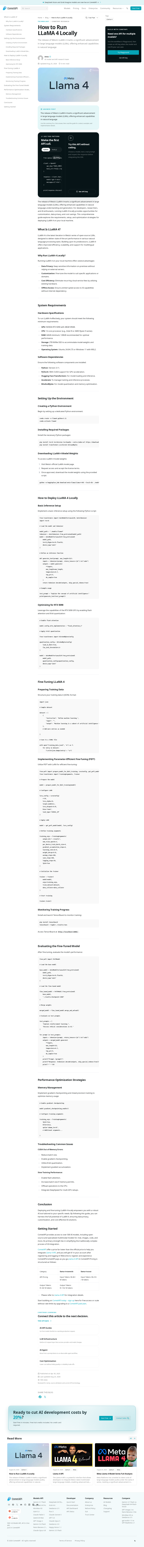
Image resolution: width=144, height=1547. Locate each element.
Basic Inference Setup (13, 60)
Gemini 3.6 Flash (39, 1524)
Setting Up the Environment (14, 38)
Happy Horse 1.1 (55, 1527)
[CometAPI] (10, 8)
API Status (70, 1511)
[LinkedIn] (29, 1504)
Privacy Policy (80, 1541)
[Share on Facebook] (40, 1397)
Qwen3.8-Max (38, 1518)
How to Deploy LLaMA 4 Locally (15, 55)
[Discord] (21, 1504)
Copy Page (91, 18)
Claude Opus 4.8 (39, 1530)
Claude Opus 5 (54, 1521)
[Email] (9, 1504)
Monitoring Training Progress (16, 81)
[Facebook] (13, 1504)
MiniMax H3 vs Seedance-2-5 (127, 1516)
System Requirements (12, 25)
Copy (57, 157)
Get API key (83, 191)
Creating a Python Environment (16, 43)
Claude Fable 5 (38, 1515)
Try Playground (123, 52)
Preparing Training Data (14, 73)
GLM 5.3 (36, 1511)
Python (45, 150)
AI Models (107, 1502)
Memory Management (13, 94)
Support (107, 1511)
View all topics (43, 1321)
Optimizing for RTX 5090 (14, 64)
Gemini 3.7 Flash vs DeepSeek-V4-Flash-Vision (129, 1504)
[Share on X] (45, 1397)
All (131, 1438)
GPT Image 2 (38, 1521)
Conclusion (8, 102)
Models (67, 8)
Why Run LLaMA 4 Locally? (15, 21)
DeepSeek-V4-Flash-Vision (56, 1502)
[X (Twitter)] (17, 1504)
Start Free (136, 8)
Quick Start (71, 1502)
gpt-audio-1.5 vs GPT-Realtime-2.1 (128, 1521)
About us (88, 1502)
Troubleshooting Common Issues (17, 98)
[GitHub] (25, 1504)
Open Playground (81, 185)
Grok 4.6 (52, 1505)
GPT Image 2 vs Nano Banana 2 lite (129, 1511)
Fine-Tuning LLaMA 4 (12, 68)
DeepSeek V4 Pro (39, 1505)
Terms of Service (65, 1541)
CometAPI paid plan (78, 1303)
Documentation (72, 1505)
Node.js (54, 150)
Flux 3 (51, 1511)
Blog (46, 18)
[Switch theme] (135, 1540)
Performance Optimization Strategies (18, 90)
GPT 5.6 (52, 1518)
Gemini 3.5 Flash (55, 1530)
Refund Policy (90, 1508)
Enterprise (93, 8)
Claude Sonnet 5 (55, 1515)
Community (105, 8)
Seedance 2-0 (54, 1524)
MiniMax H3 (37, 1508)
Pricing (76, 8)
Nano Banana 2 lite (40, 1527)
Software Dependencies (14, 34)
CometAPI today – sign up (63, 1300)
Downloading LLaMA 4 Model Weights (18, 51)
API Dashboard (72, 1508)
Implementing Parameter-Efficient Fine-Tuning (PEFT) (19, 77)
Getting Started (10, 107)
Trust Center (89, 1515)
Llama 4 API (51, 1252)
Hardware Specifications (14, 30)
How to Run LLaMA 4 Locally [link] (61, 18)
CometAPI (42, 1249)
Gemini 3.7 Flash (39, 1502)
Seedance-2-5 (54, 1508)
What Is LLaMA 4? (10, 17)
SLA (86, 1511)
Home (40, 18)
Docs (84, 8)
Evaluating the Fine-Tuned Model (16, 85)
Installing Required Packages (15, 47)
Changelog (108, 1508)
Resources (117, 8)
